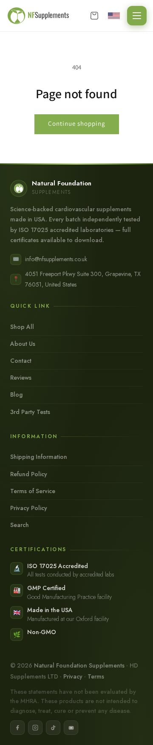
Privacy (72, 676)
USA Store (115, 15)
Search (19, 525)
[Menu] (137, 15)
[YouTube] (71, 727)
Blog (16, 394)
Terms (96, 676)
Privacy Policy (28, 508)
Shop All (22, 327)
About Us (22, 343)
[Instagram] (35, 727)
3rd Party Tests (30, 412)
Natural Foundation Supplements (79, 665)
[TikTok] (53, 727)
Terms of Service (32, 491)
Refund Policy (28, 474)
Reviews (20, 377)
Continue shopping (76, 123)
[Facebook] (17, 727)
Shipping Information (38, 457)
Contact (20, 360)
